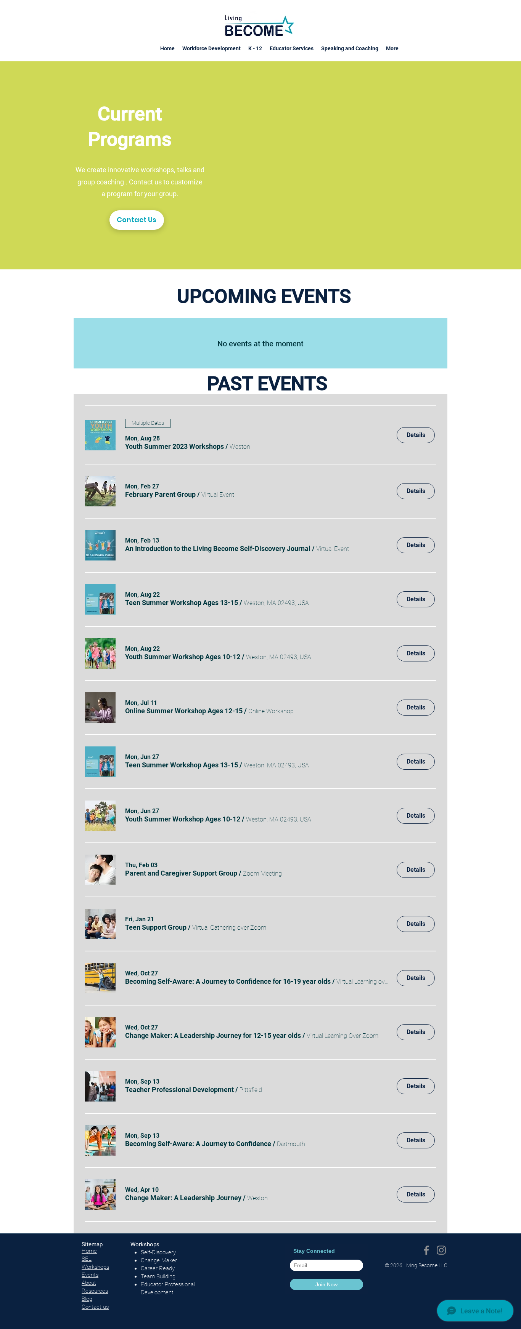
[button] (174, 446)
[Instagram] (441, 1250)
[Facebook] (426, 1250)
